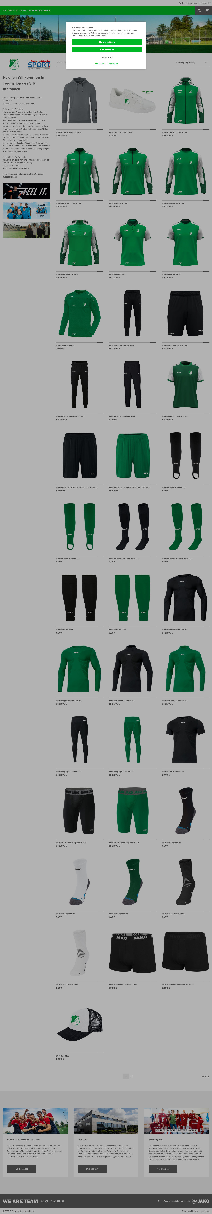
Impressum (113, 63)
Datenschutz (99, 63)
